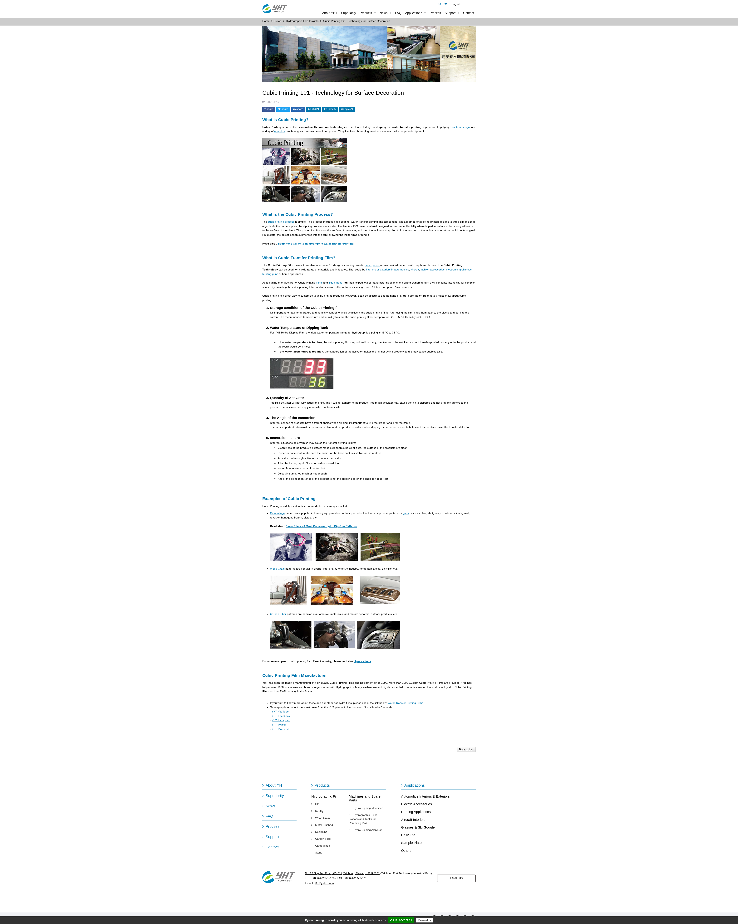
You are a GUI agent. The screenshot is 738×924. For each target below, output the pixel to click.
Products (366, 13)
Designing (321, 831)
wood (376, 265)
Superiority (348, 13)
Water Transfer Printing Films (405, 702)
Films (319, 282)
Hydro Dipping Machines (368, 808)
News (383, 13)
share (269, 108)
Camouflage (277, 513)
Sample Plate (411, 843)
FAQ (398, 13)
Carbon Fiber (278, 613)
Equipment (335, 282)
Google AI (347, 108)
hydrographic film (299, 463)
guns (406, 513)
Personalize (424, 920)
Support (450, 13)
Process (435, 13)
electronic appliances (459, 269)
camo (368, 265)
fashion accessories (433, 269)
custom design (461, 127)
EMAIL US (456, 878)
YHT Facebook (281, 715)
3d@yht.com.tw (324, 883)
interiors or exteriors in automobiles (387, 269)
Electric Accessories (416, 804)
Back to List (466, 749)
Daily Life (408, 835)
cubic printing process (281, 221)
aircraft (415, 269)
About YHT (329, 13)
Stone (318, 852)
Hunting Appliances (416, 812)
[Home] (274, 8)
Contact (468, 13)
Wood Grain (277, 568)
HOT (318, 804)
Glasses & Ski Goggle (418, 827)
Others (406, 851)
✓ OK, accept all (401, 920)
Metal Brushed (324, 824)
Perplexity (330, 108)
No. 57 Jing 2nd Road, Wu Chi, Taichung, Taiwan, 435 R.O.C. (342, 873)
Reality (319, 811)
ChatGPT (313, 108)
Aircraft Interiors (413, 820)
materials (279, 131)
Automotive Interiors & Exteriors (425, 796)
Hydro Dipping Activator (367, 829)
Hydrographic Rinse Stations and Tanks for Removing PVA (363, 818)
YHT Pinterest (280, 729)
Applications (413, 13)
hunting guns (270, 273)
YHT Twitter (279, 724)
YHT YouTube (280, 711)
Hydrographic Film (325, 796)
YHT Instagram (281, 720)
